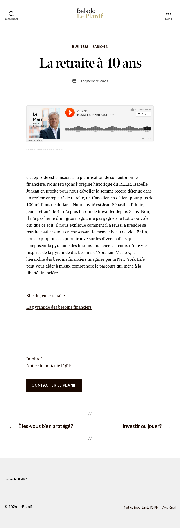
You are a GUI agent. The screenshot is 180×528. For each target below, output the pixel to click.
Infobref (34, 359)
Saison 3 (100, 46)
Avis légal (169, 507)
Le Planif (30, 149)
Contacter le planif (54, 385)
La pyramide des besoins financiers (59, 307)
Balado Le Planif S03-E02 (50, 149)
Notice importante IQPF (48, 366)
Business (80, 46)
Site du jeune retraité (45, 296)
